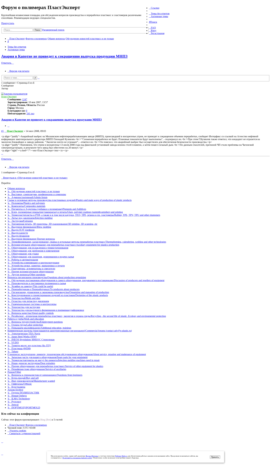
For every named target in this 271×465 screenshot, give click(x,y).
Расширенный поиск (53, 30)
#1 (2, 131)
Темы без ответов (17, 46)
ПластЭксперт (9, 96)
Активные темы (16, 49)
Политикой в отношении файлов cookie (77, 458)
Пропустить (7, 23)
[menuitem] (159, 13)
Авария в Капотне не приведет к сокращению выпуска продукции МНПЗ (64, 56)
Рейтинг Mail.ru (121, 456)
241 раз (30, 113)
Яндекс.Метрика (92, 456)
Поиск (37, 30)
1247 (24, 99)
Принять (215, 457)
